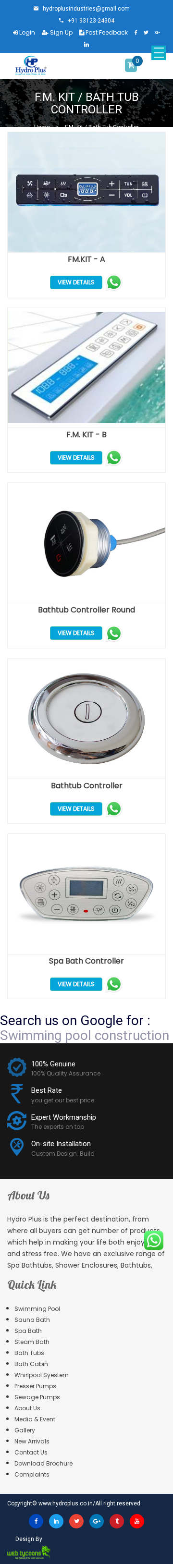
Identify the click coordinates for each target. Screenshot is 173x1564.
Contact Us (31, 1452)
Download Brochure (43, 1463)
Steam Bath (31, 1342)
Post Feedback (106, 32)
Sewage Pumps (37, 1397)
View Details (76, 282)
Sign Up (61, 32)
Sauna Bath (32, 1320)
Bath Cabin (31, 1364)
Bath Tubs (29, 1353)
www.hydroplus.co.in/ (66, 1503)
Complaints (31, 1474)
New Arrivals (31, 1441)
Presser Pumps (35, 1386)
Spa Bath (28, 1331)
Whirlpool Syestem (41, 1375)
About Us (27, 1408)
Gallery (24, 1430)
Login (26, 32)
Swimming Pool (37, 1309)
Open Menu (158, 53)
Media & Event (34, 1419)
